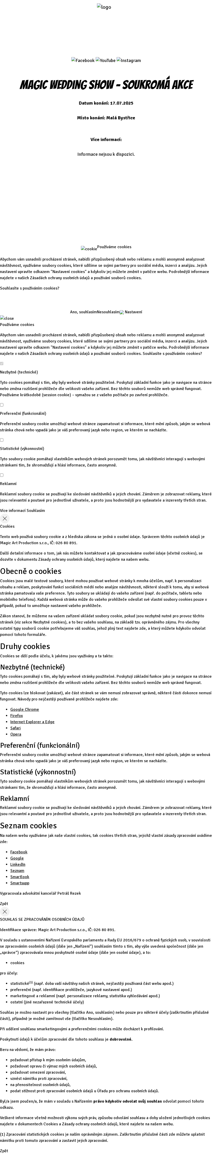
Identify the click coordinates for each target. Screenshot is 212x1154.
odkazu (6, 1107)
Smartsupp (19, 883)
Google (17, 858)
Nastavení (133, 312)
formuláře (36, 634)
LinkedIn (17, 864)
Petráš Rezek (69, 893)
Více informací (13, 510)
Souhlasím (36, 510)
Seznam (17, 870)
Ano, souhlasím (83, 312)
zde (142, 628)
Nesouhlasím (108, 312)
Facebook (18, 852)
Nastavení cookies (106, 212)
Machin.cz (106, 229)
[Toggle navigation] (159, 10)
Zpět (4, 903)
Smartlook (19, 876)
